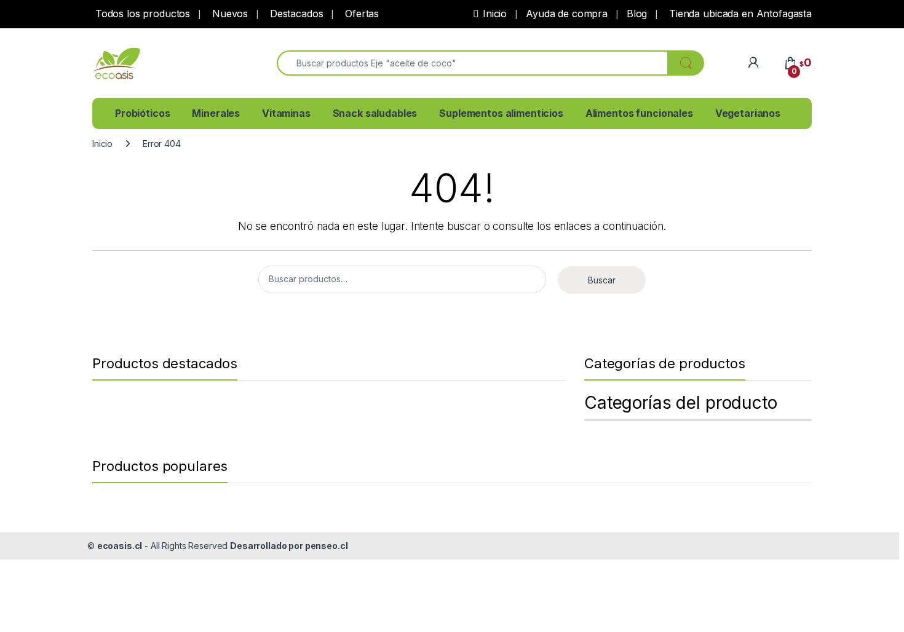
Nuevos (228, 13)
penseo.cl (326, 545)
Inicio (495, 13)
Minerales (216, 113)
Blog (637, 13)
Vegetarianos (747, 113)
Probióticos (142, 113)
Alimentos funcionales (639, 113)
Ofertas (360, 13)
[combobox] (472, 63)
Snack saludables (375, 113)
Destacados (295, 13)
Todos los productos (141, 13)
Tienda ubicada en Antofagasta (739, 13)
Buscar (602, 280)
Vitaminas (286, 113)
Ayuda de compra (567, 13)
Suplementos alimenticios (501, 113)
